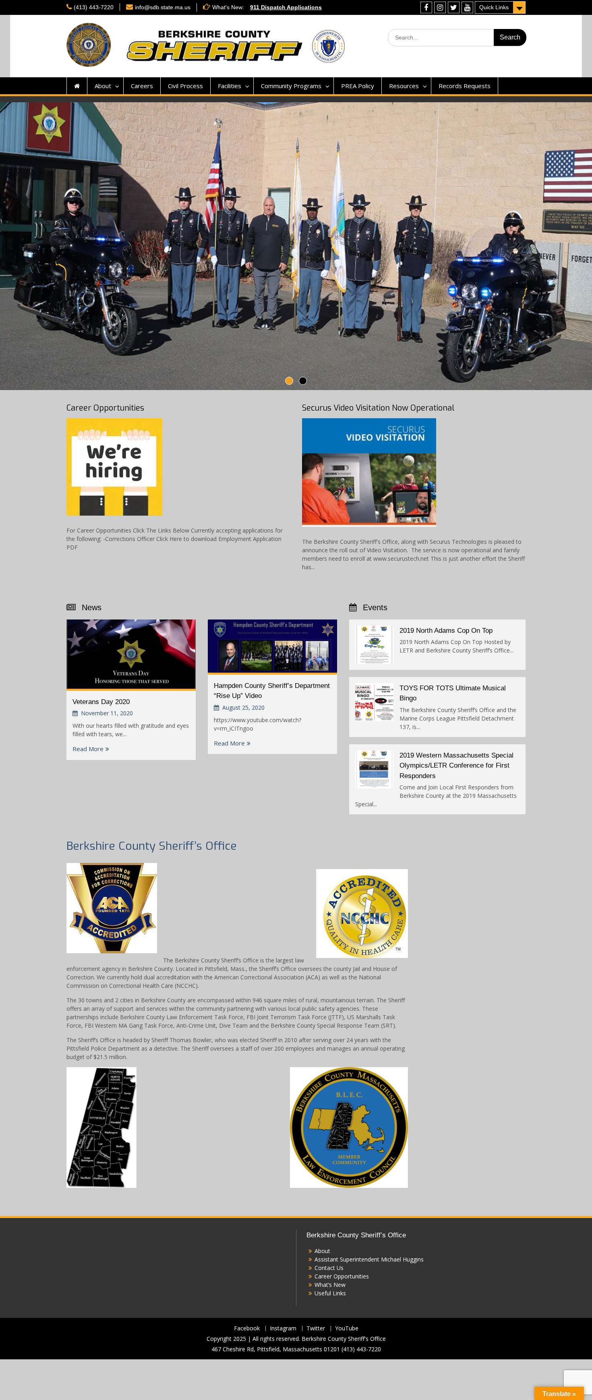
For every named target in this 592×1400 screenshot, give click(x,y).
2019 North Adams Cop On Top (446, 630)
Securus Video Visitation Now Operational (378, 408)
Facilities (229, 86)
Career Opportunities (105, 408)
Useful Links (330, 1293)
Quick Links (494, 7)
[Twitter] (454, 7)
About (103, 86)
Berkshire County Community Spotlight (304, 7)
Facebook (247, 1328)
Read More (87, 749)
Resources (404, 86)
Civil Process (185, 86)
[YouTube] (467, 7)
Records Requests (465, 86)
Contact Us (329, 1268)
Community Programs (291, 86)
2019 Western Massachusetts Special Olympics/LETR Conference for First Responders (456, 766)
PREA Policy (357, 86)
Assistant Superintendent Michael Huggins (369, 1259)
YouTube (346, 1328)
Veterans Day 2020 (101, 702)
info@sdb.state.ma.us (162, 7)
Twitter (315, 1328)
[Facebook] (426, 7)
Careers (142, 86)
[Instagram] (440, 7)
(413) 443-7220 (94, 7)
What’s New (330, 1284)
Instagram (283, 1328)
